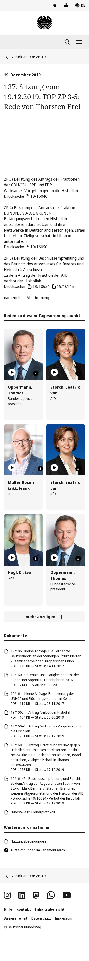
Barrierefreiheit (15, 918)
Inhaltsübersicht (50, 909)
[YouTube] (66, 895)
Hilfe (8, 909)
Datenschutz (41, 918)
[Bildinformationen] (36, 373)
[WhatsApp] (51, 895)
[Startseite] (44, 23)
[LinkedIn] (21, 895)
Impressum (63, 918)
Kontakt (23, 909)
